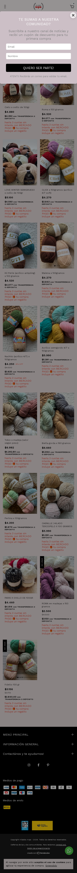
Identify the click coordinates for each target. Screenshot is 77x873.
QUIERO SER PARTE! (38, 68)
